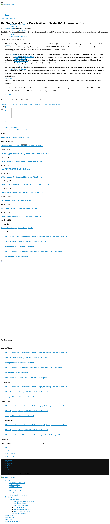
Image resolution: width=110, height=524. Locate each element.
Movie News (14, 26)
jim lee (44, 104)
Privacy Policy (10, 453)
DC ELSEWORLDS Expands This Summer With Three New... (27, 185)
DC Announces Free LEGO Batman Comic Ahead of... (23, 161)
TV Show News (15, 487)
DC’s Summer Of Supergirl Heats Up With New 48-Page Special (26, 378)
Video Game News (17, 491)
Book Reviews (19, 507)
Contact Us (9, 450)
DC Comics (12, 104)
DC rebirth (30, 104)
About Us (8, 447)
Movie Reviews (20, 503)
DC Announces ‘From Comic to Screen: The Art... (22, 146)
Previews (13, 493)
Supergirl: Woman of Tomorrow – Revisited (19, 246)
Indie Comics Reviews (18, 513)
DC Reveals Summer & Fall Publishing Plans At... (22, 216)
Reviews (8, 497)
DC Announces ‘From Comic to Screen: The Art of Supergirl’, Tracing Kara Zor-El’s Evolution (36, 236)
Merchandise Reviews (23, 65)
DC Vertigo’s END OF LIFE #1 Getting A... (19, 200)
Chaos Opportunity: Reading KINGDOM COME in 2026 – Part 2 (26, 241)
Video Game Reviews (22, 511)
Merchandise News (17, 30)
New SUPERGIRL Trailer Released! (16, 169)
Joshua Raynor (8, 28)
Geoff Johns (38, 104)
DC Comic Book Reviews (24, 501)
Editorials (8, 78)
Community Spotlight (18, 36)
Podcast (8, 519)
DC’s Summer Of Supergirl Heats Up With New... (21, 177)
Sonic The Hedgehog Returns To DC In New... (20, 208)
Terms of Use (9, 456)
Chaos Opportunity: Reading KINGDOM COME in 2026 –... (26, 153)
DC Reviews (14, 499)
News (7, 15)
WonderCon (56, 104)
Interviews (9, 94)
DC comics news (21, 104)
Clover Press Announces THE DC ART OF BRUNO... (23, 193)
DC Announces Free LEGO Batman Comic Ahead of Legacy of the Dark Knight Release (33, 251)
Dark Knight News (11, 127)
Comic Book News (17, 483)
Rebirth (49, 104)
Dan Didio (4, 104)
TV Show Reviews (21, 505)
